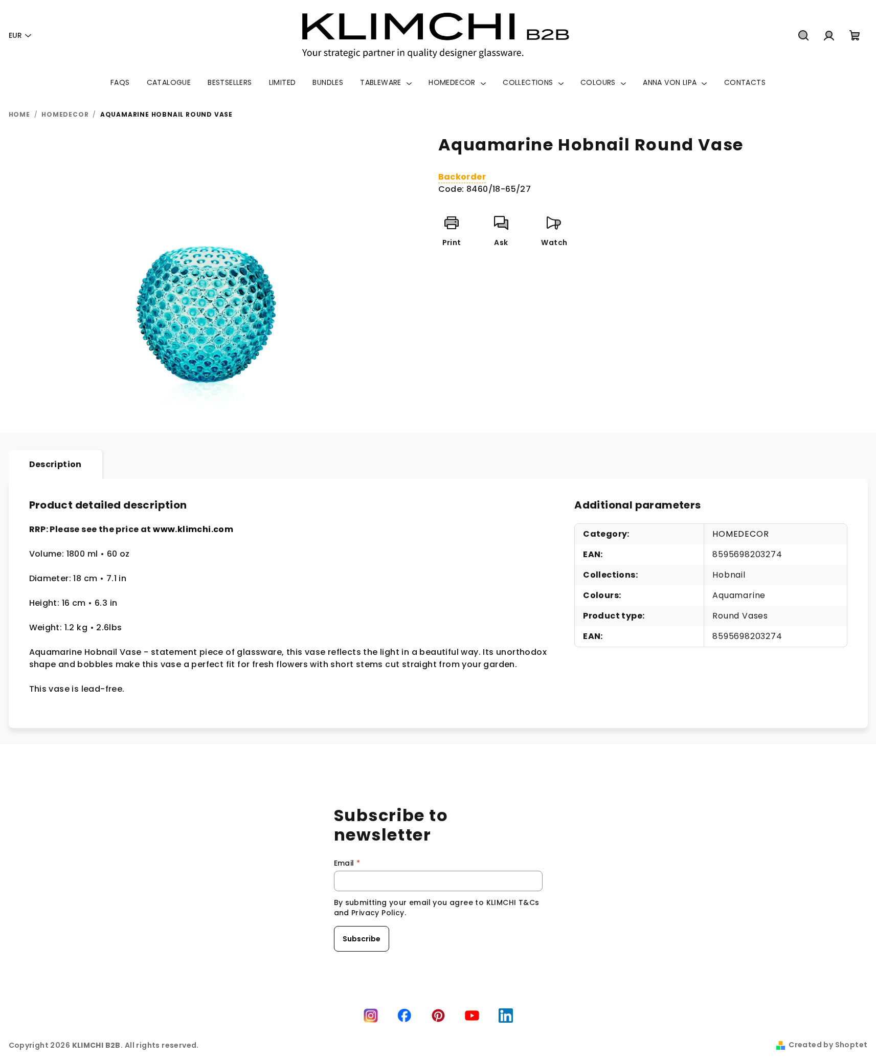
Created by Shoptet (828, 1045)
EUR (15, 35)
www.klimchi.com (193, 529)
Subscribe (361, 939)
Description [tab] (55, 464)
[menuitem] (120, 82)
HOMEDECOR (740, 534)
